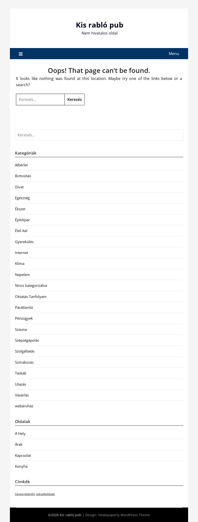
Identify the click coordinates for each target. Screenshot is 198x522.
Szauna (21, 329)
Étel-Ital (21, 230)
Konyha (21, 466)
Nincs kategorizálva (31, 285)
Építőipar (22, 219)
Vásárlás (22, 395)
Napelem (22, 274)
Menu (174, 53)
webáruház (24, 405)
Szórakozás (24, 362)
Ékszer (20, 208)
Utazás (20, 384)
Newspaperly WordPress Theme (124, 515)
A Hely (20, 433)
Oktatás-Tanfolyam (31, 296)
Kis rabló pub (99, 25)
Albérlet (21, 164)
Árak (18, 444)
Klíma (19, 263)
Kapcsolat (23, 455)
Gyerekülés (24, 241)
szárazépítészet (45, 494)
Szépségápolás (27, 340)
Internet (21, 252)
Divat (19, 186)
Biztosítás (23, 175)
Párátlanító (24, 307)
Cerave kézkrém (25, 494)
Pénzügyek (24, 318)
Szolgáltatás (25, 351)
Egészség (22, 197)
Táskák (20, 373)
